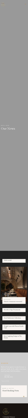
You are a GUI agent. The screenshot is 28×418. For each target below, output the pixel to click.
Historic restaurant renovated (13, 301)
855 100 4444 (8, 377)
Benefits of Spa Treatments (12, 310)
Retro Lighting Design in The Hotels (13, 337)
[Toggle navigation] (25, 4)
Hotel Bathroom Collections (12, 318)
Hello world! (8, 260)
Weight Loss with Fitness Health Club (13, 327)
